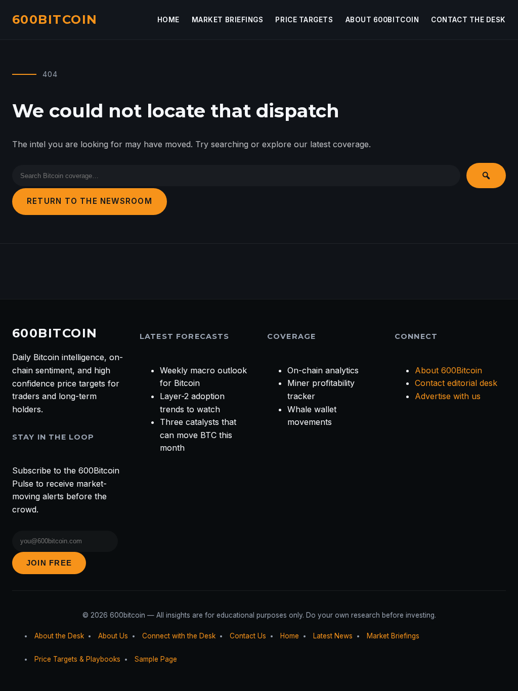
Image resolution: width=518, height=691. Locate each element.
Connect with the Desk (178, 636)
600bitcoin (54, 19)
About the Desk (59, 636)
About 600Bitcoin (382, 20)
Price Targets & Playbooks (77, 659)
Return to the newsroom (89, 201)
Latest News (333, 636)
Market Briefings (228, 20)
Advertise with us (448, 396)
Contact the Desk (468, 20)
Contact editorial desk (456, 383)
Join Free (49, 562)
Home (168, 20)
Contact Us (248, 636)
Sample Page (156, 659)
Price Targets (304, 20)
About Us (113, 636)
